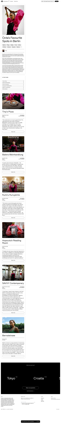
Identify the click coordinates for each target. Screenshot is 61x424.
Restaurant (4, 108)
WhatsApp (42, 401)
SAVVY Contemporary (13, 283)
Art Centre (4, 279)
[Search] (59, 1)
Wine (19, 45)
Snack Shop (5, 191)
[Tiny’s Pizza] (13, 101)
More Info (13, 131)
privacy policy (27, 404)
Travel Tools (16, 1)
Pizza (8, 45)
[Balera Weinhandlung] (13, 144)
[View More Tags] (21, 47)
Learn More (32, 421)
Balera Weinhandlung (12, 154)
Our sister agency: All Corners (55, 399)
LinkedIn (42, 400)
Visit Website (22, 115)
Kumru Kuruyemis (11, 195)
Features (11, 1)
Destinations (6, 1)
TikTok (42, 399)
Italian (12, 45)
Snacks (13, 47)
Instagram (42, 398)
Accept (38, 421)
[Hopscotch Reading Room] (13, 230)
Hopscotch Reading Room (11, 241)
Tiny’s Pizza (8, 111)
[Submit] (34, 402)
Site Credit (57, 409)
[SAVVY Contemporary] (13, 273)
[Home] (2, 1)
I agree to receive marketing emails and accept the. (27, 404)
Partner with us (53, 398)
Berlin (4, 45)
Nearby (57, 1)
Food (16, 45)
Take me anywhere (30, 387)
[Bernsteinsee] (13, 325)
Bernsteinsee (8, 335)
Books (18, 47)
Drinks (4, 47)
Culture (9, 47)
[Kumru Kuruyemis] (13, 184)
